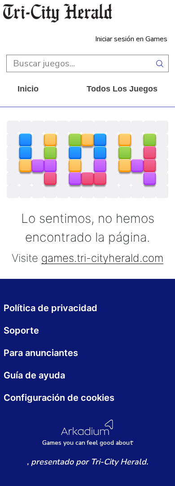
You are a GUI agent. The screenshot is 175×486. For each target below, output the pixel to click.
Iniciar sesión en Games (131, 39)
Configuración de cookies (59, 397)
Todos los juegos (122, 88)
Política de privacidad (50, 308)
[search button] (160, 63)
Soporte (21, 330)
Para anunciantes (41, 352)
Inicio (28, 88)
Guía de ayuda (34, 375)
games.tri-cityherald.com (102, 258)
